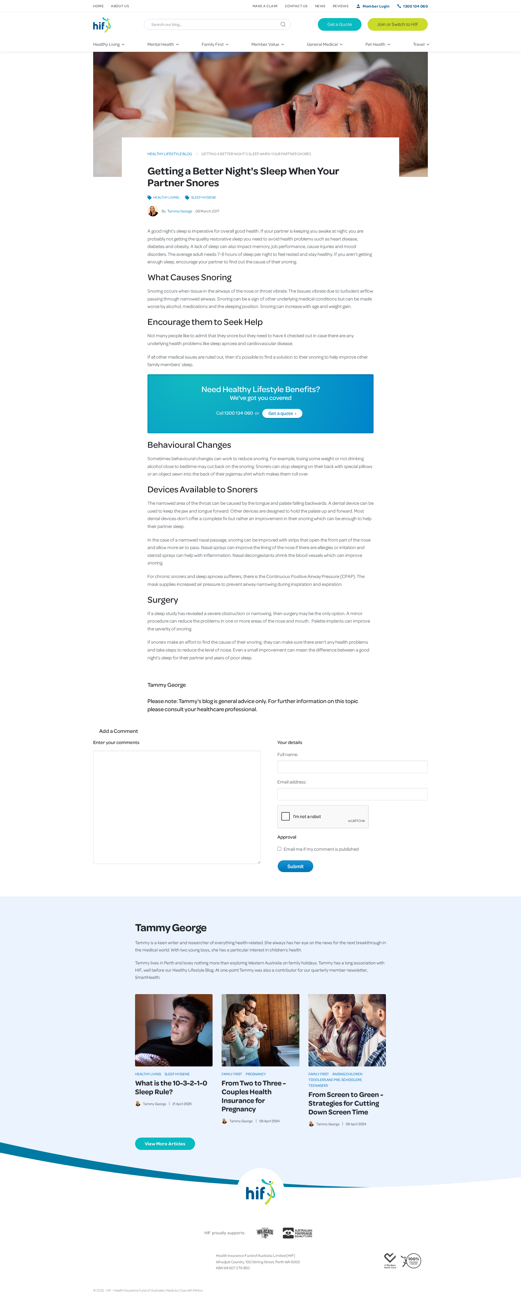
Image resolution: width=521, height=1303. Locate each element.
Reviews (341, 6)
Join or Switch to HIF (397, 24)
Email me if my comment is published (321, 849)
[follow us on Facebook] (95, 1261)
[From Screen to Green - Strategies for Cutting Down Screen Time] (347, 1030)
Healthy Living (166, 197)
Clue (182, 1290)
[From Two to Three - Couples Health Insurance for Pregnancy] (260, 1030)
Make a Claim (265, 6)
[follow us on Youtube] (124, 1261)
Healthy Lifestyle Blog (169, 153)
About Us (120, 6)
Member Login (376, 6)
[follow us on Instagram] (105, 1261)
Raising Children (347, 1074)
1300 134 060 (415, 6)
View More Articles (165, 1144)
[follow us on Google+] (110, 1261)
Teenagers (318, 1085)
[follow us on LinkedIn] (119, 1261)
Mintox (198, 1290)
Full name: (287, 754)
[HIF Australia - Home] (104, 24)
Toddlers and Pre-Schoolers (335, 1079)
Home (98, 6)
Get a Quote (339, 24)
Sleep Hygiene (203, 197)
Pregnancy (256, 1074)
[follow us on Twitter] (100, 1261)
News (320, 6)
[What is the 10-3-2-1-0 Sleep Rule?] (174, 1030)
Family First (232, 1074)
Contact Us (296, 6)
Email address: (292, 782)
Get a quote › (282, 413)
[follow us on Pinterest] (114, 1261)
